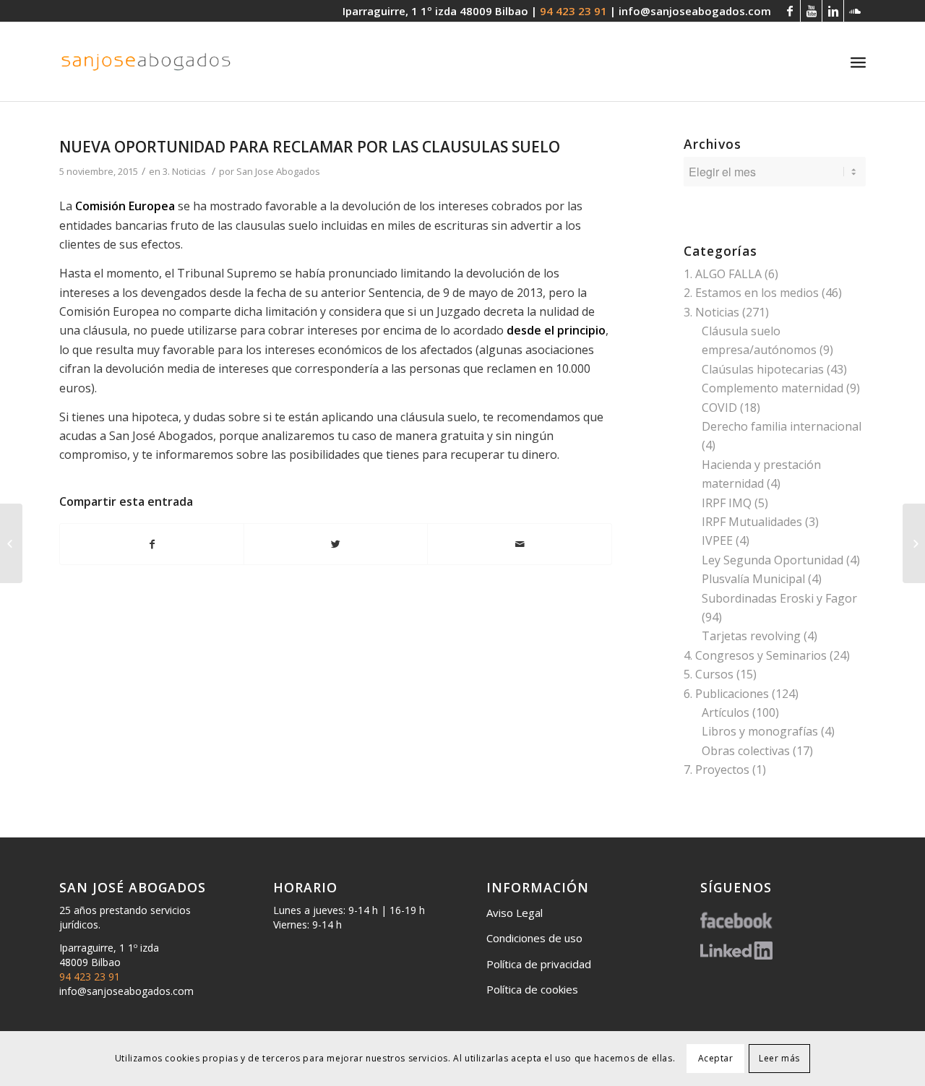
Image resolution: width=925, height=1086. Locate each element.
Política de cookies (532, 989)
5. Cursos (708, 674)
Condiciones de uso (534, 938)
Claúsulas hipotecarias (763, 369)
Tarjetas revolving (751, 636)
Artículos (725, 712)
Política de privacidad (538, 964)
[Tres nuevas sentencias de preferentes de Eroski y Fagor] (11, 543)
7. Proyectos (716, 769)
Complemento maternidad (772, 388)
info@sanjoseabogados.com (695, 11)
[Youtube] (811, 11)
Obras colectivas (746, 751)
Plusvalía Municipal (753, 579)
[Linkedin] (832, 11)
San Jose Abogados (278, 171)
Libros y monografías (760, 731)
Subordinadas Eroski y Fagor (779, 598)
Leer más (779, 1058)
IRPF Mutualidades (752, 522)
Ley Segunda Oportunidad (772, 560)
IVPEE (717, 540)
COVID (719, 407)
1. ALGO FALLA (723, 274)
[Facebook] (789, 11)
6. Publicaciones (726, 694)
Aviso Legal (514, 912)
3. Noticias (184, 171)
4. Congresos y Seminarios (755, 655)
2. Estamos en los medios (751, 293)
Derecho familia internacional (781, 426)
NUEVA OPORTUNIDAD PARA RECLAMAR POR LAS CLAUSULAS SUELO (309, 147)
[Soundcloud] (855, 11)
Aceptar (715, 1058)
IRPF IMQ (727, 503)
